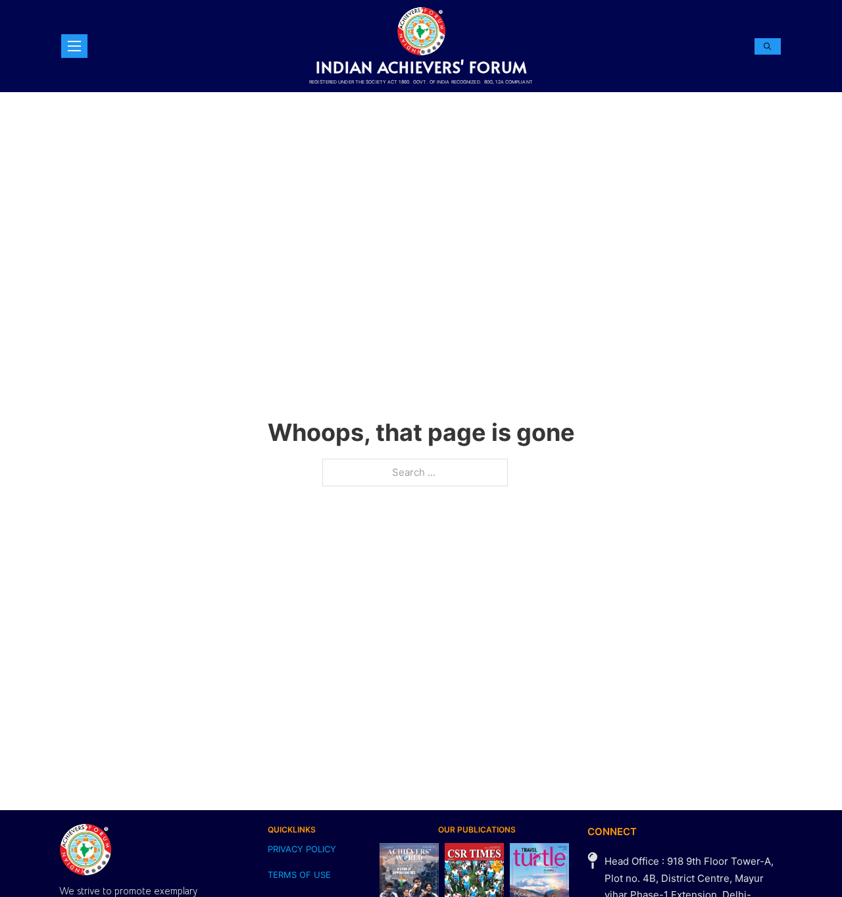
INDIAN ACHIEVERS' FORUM (421, 67)
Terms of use (299, 874)
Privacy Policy (302, 849)
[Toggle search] (768, 46)
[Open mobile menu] (74, 46)
